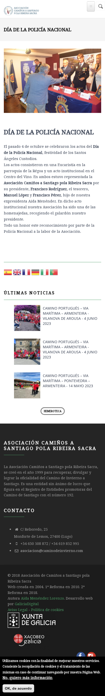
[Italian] (45, 274)
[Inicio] (22, 10)
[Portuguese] (54, 274)
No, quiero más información (27, 677)
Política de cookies (47, 609)
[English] (17, 274)
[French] (26, 274)
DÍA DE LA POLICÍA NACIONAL (49, 132)
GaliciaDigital (27, 603)
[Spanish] (8, 274)
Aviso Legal (18, 609)
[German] (35, 274)
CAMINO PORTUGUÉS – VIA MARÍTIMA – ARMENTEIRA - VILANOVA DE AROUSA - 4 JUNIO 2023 (70, 316)
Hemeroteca (52, 411)
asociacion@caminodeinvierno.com (51, 550)
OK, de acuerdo (18, 688)
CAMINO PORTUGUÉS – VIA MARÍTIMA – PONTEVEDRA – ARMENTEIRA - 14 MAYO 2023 (68, 380)
